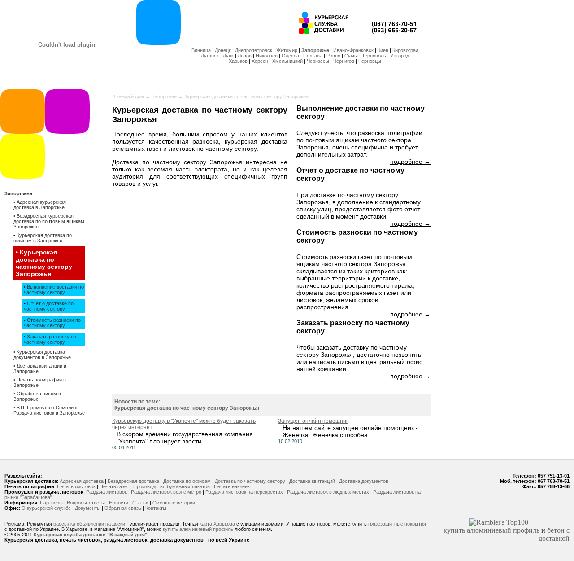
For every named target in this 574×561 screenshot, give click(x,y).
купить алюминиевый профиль (198, 529)
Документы (87, 508)
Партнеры (51, 502)
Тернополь (374, 55)
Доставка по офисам (187, 481)
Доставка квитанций (312, 481)
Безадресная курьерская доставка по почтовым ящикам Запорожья (48, 221)
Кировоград (405, 50)
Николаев (267, 55)
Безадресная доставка (133, 481)
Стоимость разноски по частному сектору (52, 322)
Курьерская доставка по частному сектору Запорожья (44, 263)
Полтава (312, 55)
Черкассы (318, 61)
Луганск (210, 55)
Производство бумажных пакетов (171, 486)
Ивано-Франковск (353, 50)
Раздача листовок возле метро (166, 492)
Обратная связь (122, 508)
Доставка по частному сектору (250, 481)
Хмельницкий (287, 61)
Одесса (290, 55)
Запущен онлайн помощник (313, 421)
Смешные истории (173, 502)
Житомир (286, 50)
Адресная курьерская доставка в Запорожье (39, 204)
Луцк (228, 55)
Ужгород (399, 55)
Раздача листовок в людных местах (328, 492)
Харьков (238, 61)
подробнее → (410, 161)
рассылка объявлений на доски (89, 523)
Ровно (333, 55)
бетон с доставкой (554, 534)
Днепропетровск (253, 50)
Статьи (140, 502)
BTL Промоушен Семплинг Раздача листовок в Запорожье (49, 410)
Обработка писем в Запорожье (37, 396)
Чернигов (343, 61)
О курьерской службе (46, 508)
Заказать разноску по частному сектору (50, 339)
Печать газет (114, 486)
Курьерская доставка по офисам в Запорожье (42, 237)
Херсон (260, 61)
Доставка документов (363, 481)
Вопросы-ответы (86, 502)
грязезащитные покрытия (397, 523)
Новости (118, 502)
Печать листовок (76, 486)
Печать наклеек (232, 486)
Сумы (351, 55)
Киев (383, 50)
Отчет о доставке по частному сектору (49, 306)
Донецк (223, 50)
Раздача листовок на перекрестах (244, 492)
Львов (245, 55)
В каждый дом (128, 96)
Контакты (155, 508)
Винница (201, 50)
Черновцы (369, 61)
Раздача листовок (106, 492)
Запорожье (315, 50)
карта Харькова (217, 523)
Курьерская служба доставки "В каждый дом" (90, 534)
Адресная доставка (82, 481)
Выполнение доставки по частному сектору (54, 289)
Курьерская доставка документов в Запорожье (42, 354)
